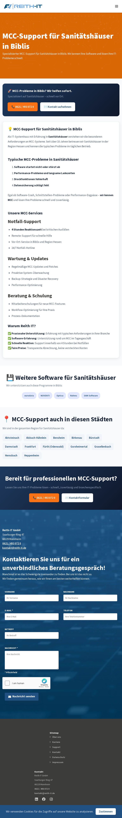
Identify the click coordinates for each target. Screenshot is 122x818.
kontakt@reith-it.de (14, 548)
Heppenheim (31, 455)
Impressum (57, 762)
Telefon (67, 610)
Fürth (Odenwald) (53, 446)
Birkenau (77, 437)
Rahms (73, 395)
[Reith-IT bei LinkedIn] (38, 799)
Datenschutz (58, 757)
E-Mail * (9, 610)
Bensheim (59, 437)
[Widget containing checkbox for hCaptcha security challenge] (26, 683)
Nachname (68, 591)
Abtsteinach (12, 437)
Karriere (55, 742)
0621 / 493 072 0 (11, 543)
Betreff (9, 629)
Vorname (10, 591)
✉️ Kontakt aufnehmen (57, 107)
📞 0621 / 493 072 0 (22, 107)
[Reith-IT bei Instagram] (52, 799)
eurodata (29, 395)
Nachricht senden (23, 696)
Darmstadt (11, 446)
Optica (60, 395)
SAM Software (91, 395)
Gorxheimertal (79, 446)
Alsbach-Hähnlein (36, 437)
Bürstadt (94, 437)
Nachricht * (11, 648)
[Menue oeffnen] (116, 6)
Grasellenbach (102, 446)
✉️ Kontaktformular (77, 498)
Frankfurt (30, 446)
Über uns (56, 737)
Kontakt (55, 752)
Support (55, 747)
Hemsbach (11, 455)
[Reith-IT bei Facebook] (45, 799)
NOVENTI (45, 395)
